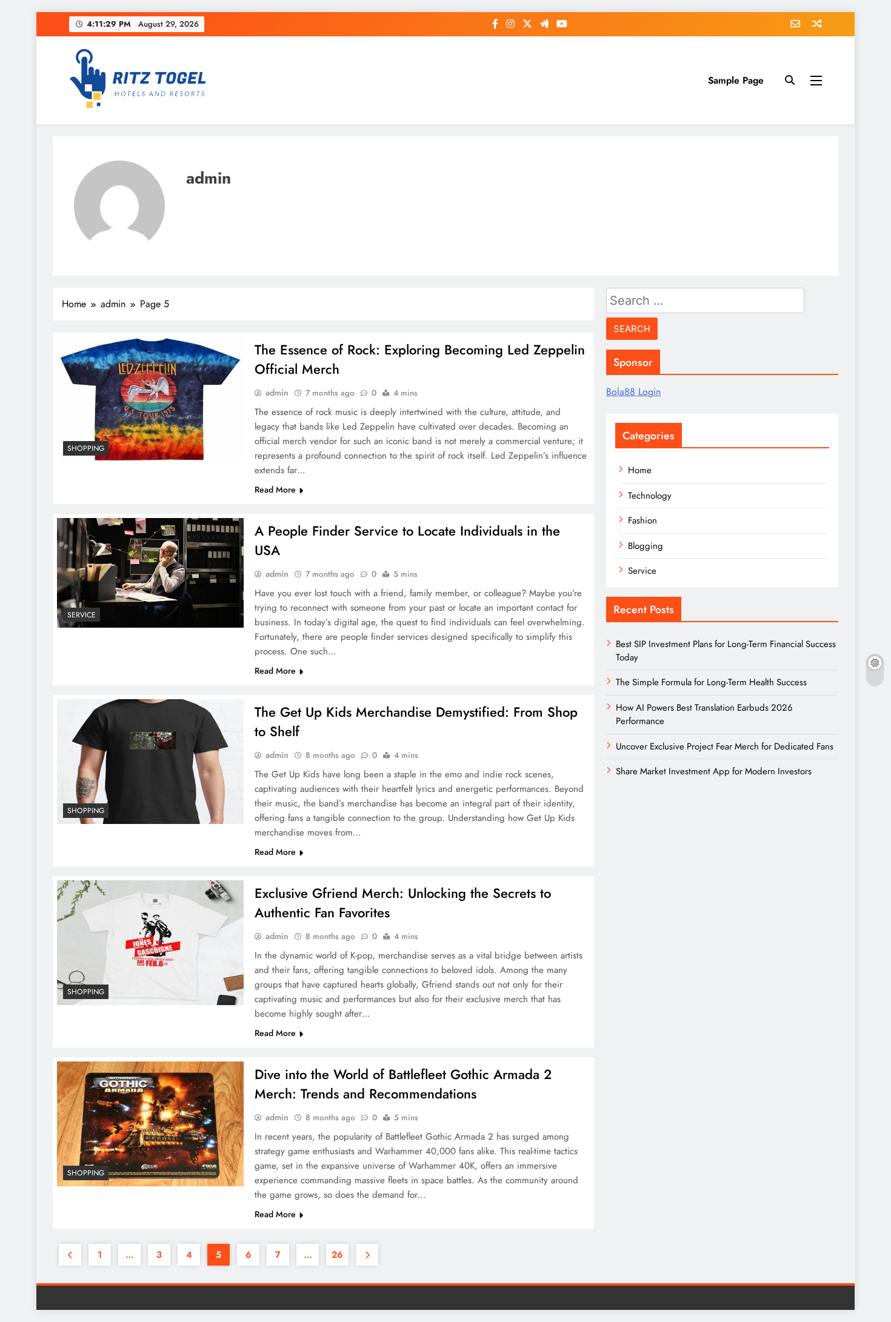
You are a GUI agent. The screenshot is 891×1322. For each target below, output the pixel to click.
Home (640, 470)
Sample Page (736, 80)
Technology (650, 495)
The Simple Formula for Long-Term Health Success (711, 682)
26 (337, 1254)
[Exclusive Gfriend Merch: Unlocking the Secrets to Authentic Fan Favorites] (150, 942)
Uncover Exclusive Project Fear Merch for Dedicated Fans (724, 746)
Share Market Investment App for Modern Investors (714, 771)
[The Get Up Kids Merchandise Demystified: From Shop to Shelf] (150, 761)
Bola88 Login (633, 392)
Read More (275, 489)
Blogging (645, 546)
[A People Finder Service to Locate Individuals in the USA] (150, 573)
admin (277, 393)
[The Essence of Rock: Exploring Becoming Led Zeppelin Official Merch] (150, 399)
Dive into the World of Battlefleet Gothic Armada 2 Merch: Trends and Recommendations (403, 1084)
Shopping (85, 448)
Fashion (642, 520)
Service (81, 615)
